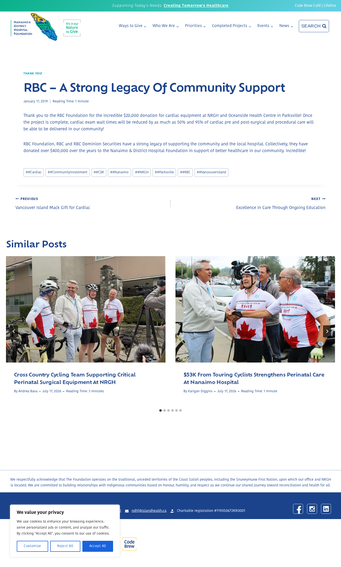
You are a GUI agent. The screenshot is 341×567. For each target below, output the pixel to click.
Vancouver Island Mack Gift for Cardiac (52, 203)
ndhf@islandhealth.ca (149, 511)
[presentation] (86, 309)
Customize (32, 546)
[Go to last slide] (14, 331)
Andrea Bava (27, 391)
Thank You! (32, 73)
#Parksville (164, 172)
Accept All (97, 546)
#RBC (185, 172)
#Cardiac (33, 172)
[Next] (327, 331)
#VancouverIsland (211, 172)
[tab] (160, 410)
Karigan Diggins (200, 391)
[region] (65, 531)
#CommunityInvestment (67, 172)
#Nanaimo (119, 172)
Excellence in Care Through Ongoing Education (281, 203)
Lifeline (330, 6)
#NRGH (142, 172)
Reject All (65, 546)
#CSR (99, 172)
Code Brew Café (308, 6)
